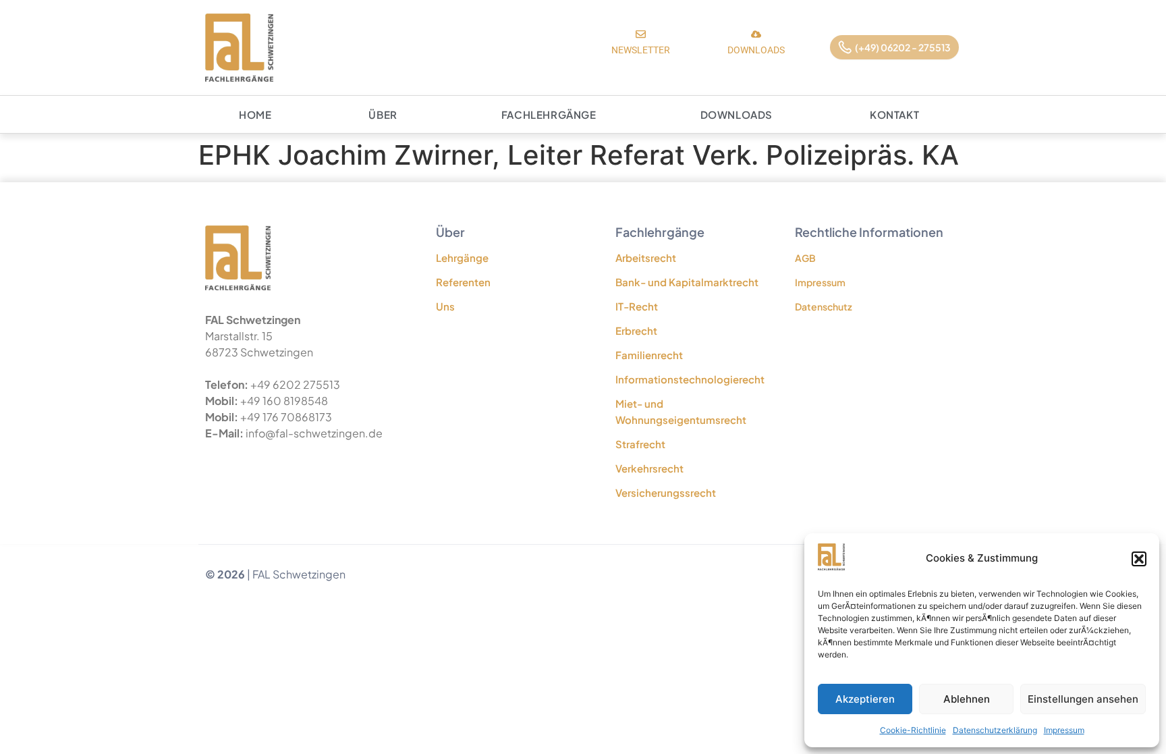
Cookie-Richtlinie (913, 730)
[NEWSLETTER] (641, 34)
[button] (1139, 559)
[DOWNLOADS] (756, 34)
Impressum (1064, 730)
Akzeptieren (865, 699)
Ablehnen (966, 699)
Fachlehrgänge (548, 114)
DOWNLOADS (756, 50)
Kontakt (894, 114)
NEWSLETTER (640, 50)
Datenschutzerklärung (995, 730)
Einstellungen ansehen (1083, 699)
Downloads (736, 114)
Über (382, 114)
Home (255, 114)
